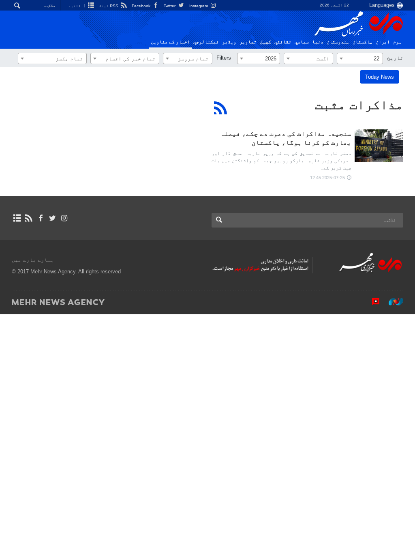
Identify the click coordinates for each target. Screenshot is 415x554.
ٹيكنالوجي (206, 42)
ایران (383, 42)
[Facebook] (40, 218)
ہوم (397, 42)
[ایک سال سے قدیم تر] (379, 145)
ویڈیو (229, 42)
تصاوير (248, 42)
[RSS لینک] (29, 218)
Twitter (170, 6)
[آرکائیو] (17, 218)
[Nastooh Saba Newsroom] (392, 301)
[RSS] (221, 108)
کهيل (265, 42)
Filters (223, 58)
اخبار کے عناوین (170, 42)
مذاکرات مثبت (359, 104)
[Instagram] (64, 218)
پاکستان (362, 42)
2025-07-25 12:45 (327, 177)
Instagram (199, 6)
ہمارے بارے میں (33, 260)
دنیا (317, 42)
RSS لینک (109, 6)
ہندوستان (338, 42)
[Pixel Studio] (371, 301)
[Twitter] (52, 218)
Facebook (142, 6)
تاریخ (395, 58)
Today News (379, 77)
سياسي (302, 42)
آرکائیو (77, 6)
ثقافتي (282, 42)
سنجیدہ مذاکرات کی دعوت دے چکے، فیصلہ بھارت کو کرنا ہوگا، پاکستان (285, 138)
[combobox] (360, 58)
